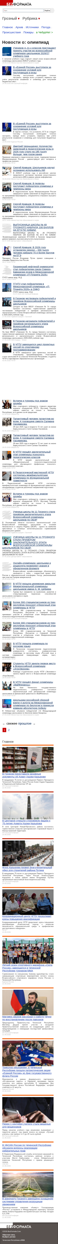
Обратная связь (8, 1235)
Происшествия (11, 32)
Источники (32, 27)
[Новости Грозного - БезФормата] (16, 3)
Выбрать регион (8, 1237)
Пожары (28, 32)
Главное (7, 27)
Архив (19, 27)
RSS (23, 1240)
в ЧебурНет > (44, 32)
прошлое (24, 723)
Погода (45, 27)
